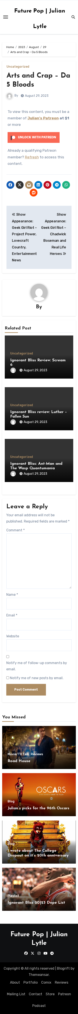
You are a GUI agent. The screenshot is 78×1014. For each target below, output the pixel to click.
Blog (11, 801)
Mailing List (16, 994)
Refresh (32, 157)
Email (11, 615)
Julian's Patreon (43, 118)
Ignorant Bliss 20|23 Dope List (36, 903)
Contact (35, 994)
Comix (46, 982)
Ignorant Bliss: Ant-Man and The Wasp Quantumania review (36, 468)
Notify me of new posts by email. (36, 678)
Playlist (13, 895)
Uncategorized (17, 66)
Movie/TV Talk (18, 754)
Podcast (39, 1006)
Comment (15, 530)
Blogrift (63, 968)
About (15, 982)
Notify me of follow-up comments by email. (36, 666)
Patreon (64, 994)
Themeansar (39, 975)
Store (50, 994)
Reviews (37, 754)
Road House (19, 761)
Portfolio (30, 982)
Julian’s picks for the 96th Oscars (38, 808)
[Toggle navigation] (5, 17)
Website (12, 636)
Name (12, 595)
